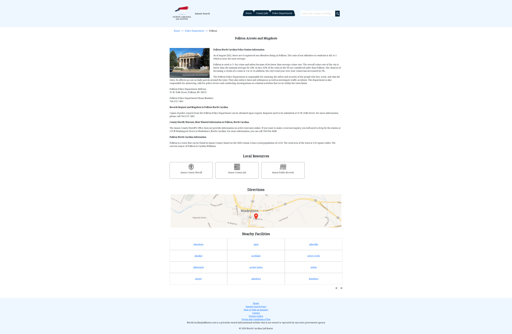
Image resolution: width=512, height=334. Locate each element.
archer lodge (256, 267)
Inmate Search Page (256, 306)
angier (198, 278)
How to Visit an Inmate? (256, 309)
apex (256, 244)
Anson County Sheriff (191, 172)
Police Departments (282, 13)
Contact (256, 312)
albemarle (198, 267)
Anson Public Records (283, 172)
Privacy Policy (256, 316)
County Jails (262, 13)
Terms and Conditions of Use (256, 319)
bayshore (313, 278)
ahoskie (198, 255)
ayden (314, 267)
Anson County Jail (237, 172)
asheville (313, 244)
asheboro (256, 278)
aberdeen (198, 244)
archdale (256, 255)
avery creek (313, 255)
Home (249, 13)
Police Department (194, 30)
